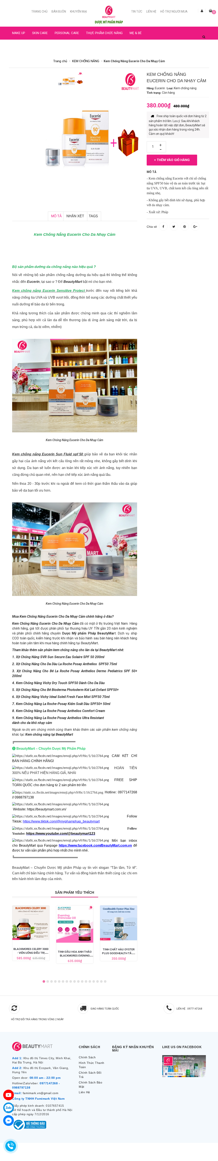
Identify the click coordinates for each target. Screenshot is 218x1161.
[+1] (195, 226)
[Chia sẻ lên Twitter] (174, 226)
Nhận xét (75, 216)
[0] (210, 11)
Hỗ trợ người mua (174, 11)
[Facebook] (8, 1120)
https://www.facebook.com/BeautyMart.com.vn (95, 845)
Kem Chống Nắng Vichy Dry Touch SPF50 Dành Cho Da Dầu (60, 683)
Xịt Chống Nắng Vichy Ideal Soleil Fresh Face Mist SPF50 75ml (63, 697)
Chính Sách (87, 1057)
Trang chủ (39, 11)
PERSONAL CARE (67, 33)
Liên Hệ (151, 11)
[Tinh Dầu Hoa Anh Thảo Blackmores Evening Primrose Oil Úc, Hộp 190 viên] (74, 924)
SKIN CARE (40, 33)
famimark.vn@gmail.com (41, 1093)
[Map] (8, 1095)
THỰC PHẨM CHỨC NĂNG (104, 33)
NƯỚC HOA (20, 46)
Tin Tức (136, 11)
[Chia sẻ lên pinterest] (184, 226)
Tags (93, 216)
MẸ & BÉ (136, 33)
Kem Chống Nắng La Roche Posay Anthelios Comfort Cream (60, 711)
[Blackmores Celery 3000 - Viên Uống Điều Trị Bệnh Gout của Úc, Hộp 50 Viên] (30, 922)
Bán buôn (59, 11)
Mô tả (56, 216)
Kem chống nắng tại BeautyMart (49, 734)
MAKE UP (18, 33)
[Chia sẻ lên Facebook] (163, 226)
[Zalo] (8, 1107)
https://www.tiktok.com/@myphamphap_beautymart (61, 821)
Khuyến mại (78, 11)
